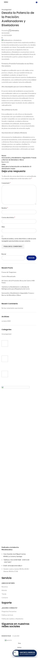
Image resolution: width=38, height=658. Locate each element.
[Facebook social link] (4, 152)
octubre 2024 (6, 321)
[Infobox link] (15, 346)
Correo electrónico (8, 217)
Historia (4, 590)
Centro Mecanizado (9, 276)
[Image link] (15, 465)
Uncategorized (6, 9)
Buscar (4, 254)
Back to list (5, 162)
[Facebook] (4, 630)
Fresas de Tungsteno (9, 272)
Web (3, 227)
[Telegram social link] (25, 152)
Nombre (5, 208)
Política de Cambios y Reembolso (12, 619)
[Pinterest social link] (14, 152)
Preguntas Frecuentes (9, 611)
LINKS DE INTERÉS (8, 583)
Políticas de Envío (7, 615)
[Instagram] (9, 630)
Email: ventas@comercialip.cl (12, 565)
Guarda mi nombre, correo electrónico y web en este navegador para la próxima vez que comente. (19, 240)
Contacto (5, 597)
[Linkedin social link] (19, 152)
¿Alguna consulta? (9, 608)
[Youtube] (15, 630)
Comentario (6, 183)
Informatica (15, 30)
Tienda (4, 594)
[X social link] (9, 152)
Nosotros (5, 587)
